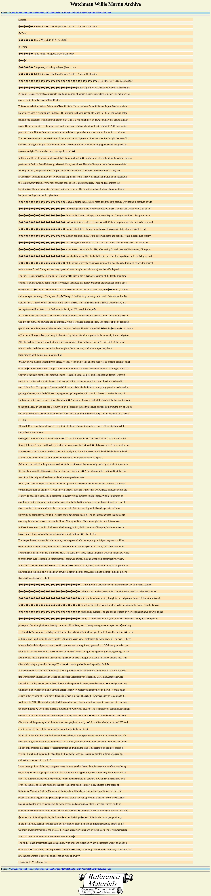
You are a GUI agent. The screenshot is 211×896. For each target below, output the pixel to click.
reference (38, 13)
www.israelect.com (21, 13)
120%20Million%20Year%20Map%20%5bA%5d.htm (86, 13)
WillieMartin (53, 13)
